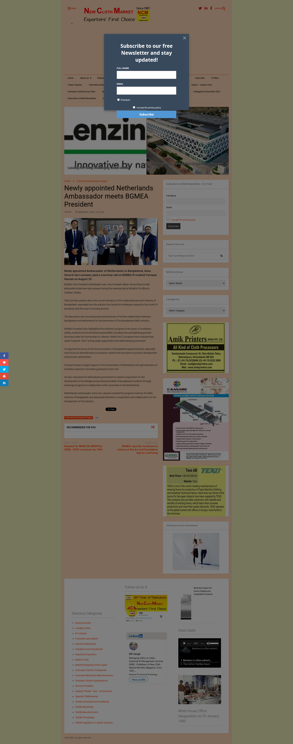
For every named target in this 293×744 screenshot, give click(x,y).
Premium (125, 100)
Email (120, 83)
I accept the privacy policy (148, 107)
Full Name (123, 68)
